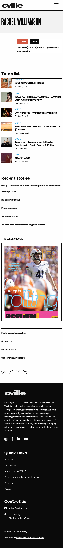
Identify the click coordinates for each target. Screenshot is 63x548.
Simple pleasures (9, 216)
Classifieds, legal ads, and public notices (22, 477)
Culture (22, 42)
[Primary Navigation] (56, 5)
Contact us (9, 483)
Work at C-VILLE (12, 465)
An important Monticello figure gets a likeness (23, 224)
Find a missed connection (13, 333)
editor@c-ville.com (18, 508)
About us (8, 459)
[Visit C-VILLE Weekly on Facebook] (12, 439)
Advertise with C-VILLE (15, 471)
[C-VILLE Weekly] (13, 5)
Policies (7, 489)
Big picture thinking (10, 199)
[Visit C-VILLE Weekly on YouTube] (26, 439)
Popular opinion (9, 208)
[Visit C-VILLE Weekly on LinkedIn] (19, 439)
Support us (6, 341)
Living (34, 42)
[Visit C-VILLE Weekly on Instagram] (6, 439)
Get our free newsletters (13, 357)
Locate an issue (8, 349)
